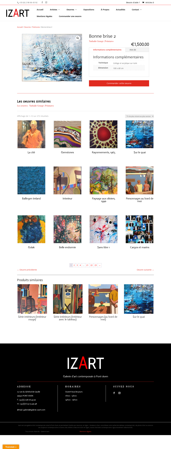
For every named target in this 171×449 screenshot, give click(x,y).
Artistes (53, 9)
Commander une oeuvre (70, 16)
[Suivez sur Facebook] (114, 393)
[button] (77, 38)
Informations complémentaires (107, 49)
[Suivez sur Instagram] (119, 393)
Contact (135, 9)
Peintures (36, 27)
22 (91, 265)
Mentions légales (44, 16)
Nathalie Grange (96, 41)
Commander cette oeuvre (119, 83)
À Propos (105, 9)
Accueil (40, 9)
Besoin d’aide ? (133, 3)
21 (87, 265)
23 (96, 265)
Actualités (120, 9)
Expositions (88, 9)
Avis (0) (133, 49)
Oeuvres (70, 9)
